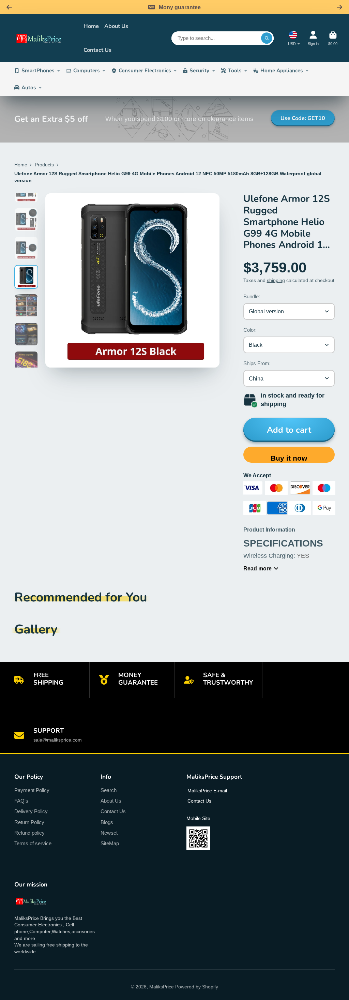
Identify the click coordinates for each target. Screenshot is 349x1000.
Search (109, 790)
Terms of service (32, 843)
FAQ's (21, 801)
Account (313, 38)
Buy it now (289, 458)
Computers (86, 70)
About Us (116, 26)
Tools (235, 70)
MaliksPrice (161, 986)
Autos (28, 87)
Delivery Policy (31, 811)
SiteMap (110, 843)
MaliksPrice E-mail (207, 790)
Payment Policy (31, 790)
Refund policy (29, 833)
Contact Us (97, 50)
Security (199, 70)
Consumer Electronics (145, 70)
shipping (276, 280)
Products (44, 164)
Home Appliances (281, 70)
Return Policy (29, 822)
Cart (332, 38)
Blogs (107, 822)
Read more (257, 568)
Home (91, 26)
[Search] (267, 38)
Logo (44, 38)
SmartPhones (38, 70)
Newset (109, 833)
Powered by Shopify (196, 986)
